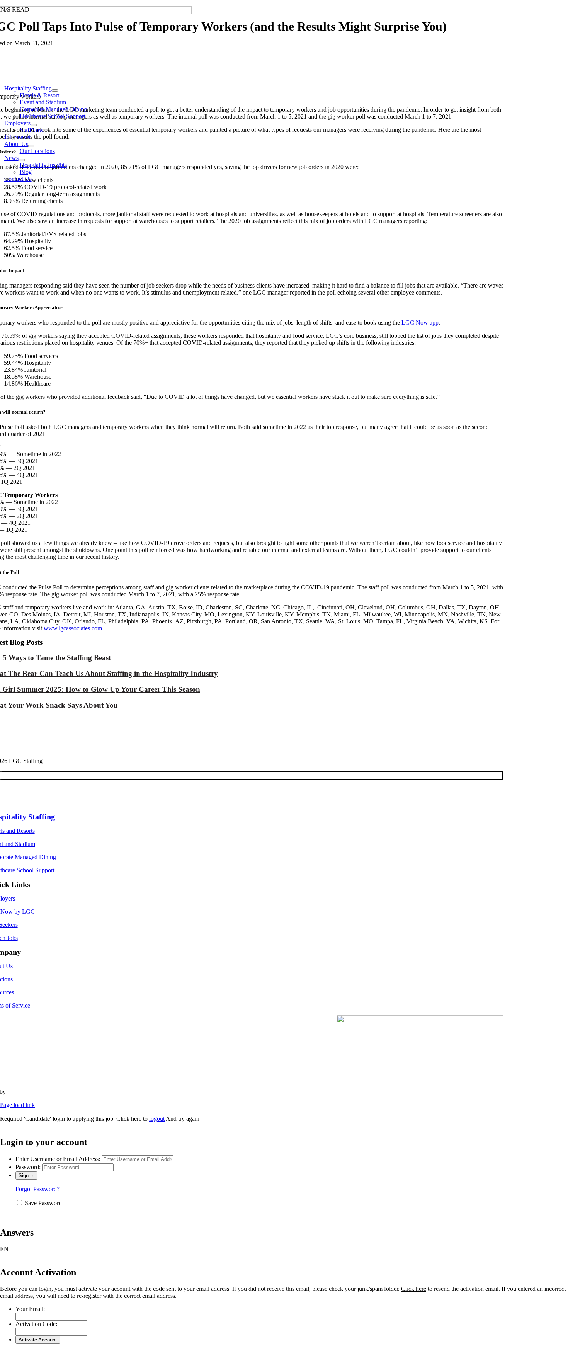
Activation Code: (36, 1324)
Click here (413, 1288)
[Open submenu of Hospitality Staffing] (55, 90)
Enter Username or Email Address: (57, 1159)
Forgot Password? (37, 1189)
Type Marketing (26, 1091)
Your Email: (30, 1309)
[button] (284, 1249)
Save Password (43, 1203)
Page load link (17, 1104)
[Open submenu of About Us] (31, 146)
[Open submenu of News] (22, 160)
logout (157, 1118)
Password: (28, 1167)
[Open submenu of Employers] (34, 125)
